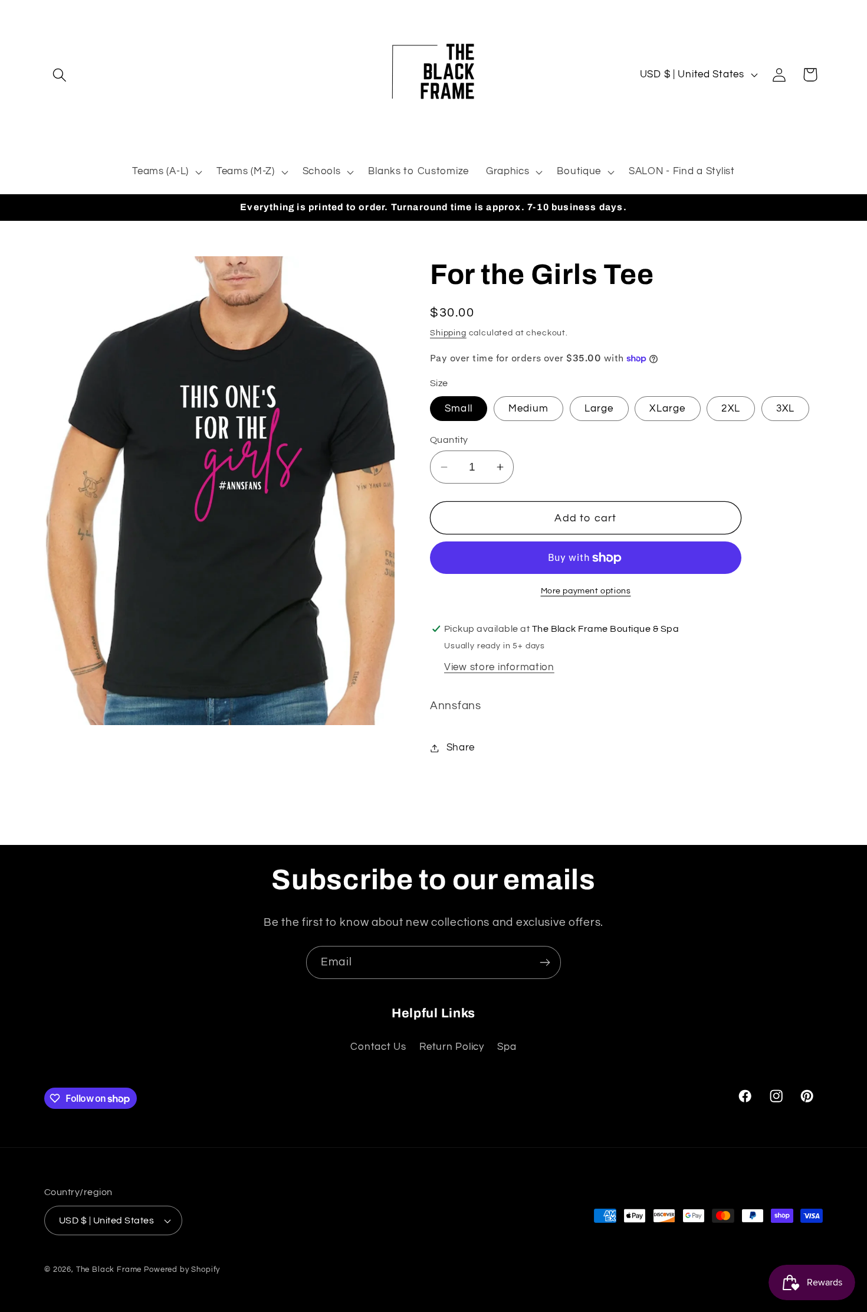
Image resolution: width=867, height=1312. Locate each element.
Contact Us (378, 1047)
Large (599, 408)
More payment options (586, 590)
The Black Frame (109, 1269)
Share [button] (460, 747)
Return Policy (451, 1047)
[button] (59, 74)
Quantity (449, 440)
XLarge (667, 408)
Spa (506, 1047)
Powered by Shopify (182, 1269)
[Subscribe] (544, 962)
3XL (785, 408)
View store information (499, 667)
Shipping (448, 332)
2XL (730, 408)
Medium (528, 408)
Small (458, 408)
